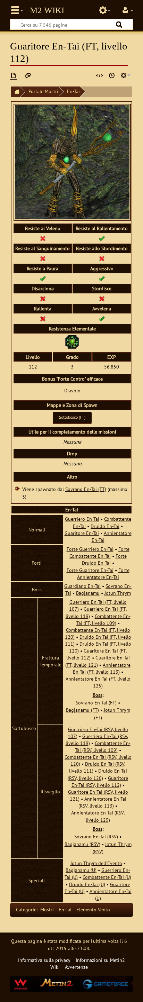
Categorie (26, 909)
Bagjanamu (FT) (82, 710)
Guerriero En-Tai (82, 519)
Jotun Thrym (117, 593)
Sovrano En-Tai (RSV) (96, 836)
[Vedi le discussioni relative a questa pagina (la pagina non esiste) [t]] (27, 75)
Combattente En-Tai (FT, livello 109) (103, 619)
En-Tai (73, 91)
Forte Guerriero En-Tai (90, 549)
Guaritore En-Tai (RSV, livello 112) (100, 781)
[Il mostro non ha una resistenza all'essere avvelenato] (42, 238)
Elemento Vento (93, 909)
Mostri (47, 909)
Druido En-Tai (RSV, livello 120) (97, 774)
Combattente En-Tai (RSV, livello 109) (103, 746)
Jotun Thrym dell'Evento (96, 863)
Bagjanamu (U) (81, 870)
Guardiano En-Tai (82, 586)
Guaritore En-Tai (82, 533)
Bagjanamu (88, 593)
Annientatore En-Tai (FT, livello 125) (98, 682)
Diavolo (72, 390)
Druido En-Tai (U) (87, 884)
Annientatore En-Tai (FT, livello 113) (102, 668)
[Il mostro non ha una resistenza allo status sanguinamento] (42, 258)
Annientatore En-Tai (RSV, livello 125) (98, 816)
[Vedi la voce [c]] (13, 75)
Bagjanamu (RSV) (82, 844)
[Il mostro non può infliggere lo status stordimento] (101, 298)
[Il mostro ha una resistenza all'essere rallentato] (101, 238)
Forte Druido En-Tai (104, 559)
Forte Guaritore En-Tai (90, 570)
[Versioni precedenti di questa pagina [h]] (111, 75)
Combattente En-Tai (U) (107, 877)
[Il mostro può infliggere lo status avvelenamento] (101, 318)
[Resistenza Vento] (72, 341)
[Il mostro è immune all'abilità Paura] (42, 278)
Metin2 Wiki (47, 10)
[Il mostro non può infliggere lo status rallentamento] (42, 318)
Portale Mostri (43, 91)
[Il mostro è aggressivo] (101, 278)
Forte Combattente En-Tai (99, 552)
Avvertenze (76, 967)
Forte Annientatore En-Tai (103, 573)
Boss (97, 695)
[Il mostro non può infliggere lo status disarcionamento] (42, 298)
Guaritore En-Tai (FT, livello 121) (97, 661)
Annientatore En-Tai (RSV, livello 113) (102, 802)
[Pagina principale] (15, 91)
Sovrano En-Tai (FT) (85, 489)
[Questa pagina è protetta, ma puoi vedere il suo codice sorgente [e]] (99, 75)
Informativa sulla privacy (44, 960)
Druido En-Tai (105, 526)
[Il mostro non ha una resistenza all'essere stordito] (101, 258)
